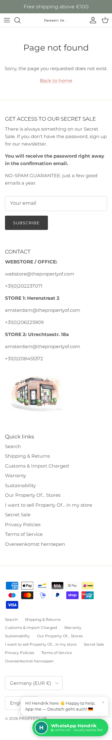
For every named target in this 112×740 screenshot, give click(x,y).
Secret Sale (17, 515)
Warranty (15, 475)
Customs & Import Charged (37, 466)
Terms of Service (24, 534)
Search (13, 446)
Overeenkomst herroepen (35, 544)
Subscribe (26, 222)
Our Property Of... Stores (32, 495)
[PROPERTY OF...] (56, 20)
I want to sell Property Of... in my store (48, 505)
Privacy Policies (22, 524)
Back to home (56, 80)
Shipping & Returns (27, 456)
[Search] (20, 20)
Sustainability (20, 485)
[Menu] (7, 20)
